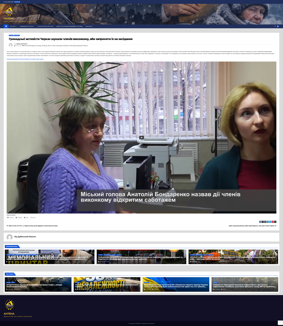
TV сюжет (11, 35)
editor (224, 289)
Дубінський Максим (21, 44)
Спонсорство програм (45, 26)
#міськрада (59, 45)
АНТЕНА (8, 18)
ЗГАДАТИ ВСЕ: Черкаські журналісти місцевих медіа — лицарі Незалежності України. (34, 286)
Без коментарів (107, 254)
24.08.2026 (10, 289)
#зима (54, 45)
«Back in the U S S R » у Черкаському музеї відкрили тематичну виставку (33, 226)
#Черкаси (85, 45)
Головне (17, 254)
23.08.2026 (148, 289)
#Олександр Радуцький (75, 45)
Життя (13, 282)
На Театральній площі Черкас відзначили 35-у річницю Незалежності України (106, 286)
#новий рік (66, 45)
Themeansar (151, 323)
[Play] (141, 137)
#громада (44, 45)
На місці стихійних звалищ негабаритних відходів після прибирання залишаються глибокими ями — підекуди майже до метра (233, 258)
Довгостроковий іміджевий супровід (69, 26)
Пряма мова (28, 254)
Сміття (204, 254)
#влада (39, 45)
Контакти (89, 26)
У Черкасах (17, 35)
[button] (275, 26)
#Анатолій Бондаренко (30, 45)
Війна (13, 254)
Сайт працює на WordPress (135, 323)
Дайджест (147, 282)
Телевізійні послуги (27, 26)
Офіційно (22, 254)
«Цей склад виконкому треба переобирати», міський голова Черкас (25, 59)
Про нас (13, 26)
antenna (18, 289)
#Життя (50, 45)
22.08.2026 (217, 289)
